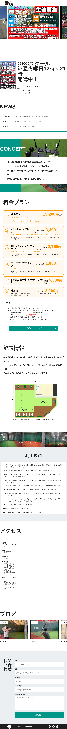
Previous (5, 21)
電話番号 (17, 677)
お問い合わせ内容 (20, 694)
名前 (16, 660)
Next (62, 22)
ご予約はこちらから (33, 328)
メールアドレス (19, 686)
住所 (16, 669)
